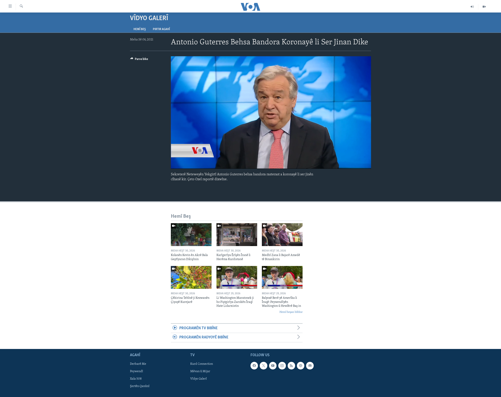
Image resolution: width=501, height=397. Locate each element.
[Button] (139, 60)
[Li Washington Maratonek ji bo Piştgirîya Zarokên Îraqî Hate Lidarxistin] (236, 277)
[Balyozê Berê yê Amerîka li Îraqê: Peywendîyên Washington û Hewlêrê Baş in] (282, 277)
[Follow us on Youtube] (273, 365)
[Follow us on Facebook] (254, 365)
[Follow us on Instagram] (282, 365)
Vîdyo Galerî (198, 378)
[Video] (484, 6)
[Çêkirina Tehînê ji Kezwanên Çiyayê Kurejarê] (191, 277)
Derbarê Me (138, 364)
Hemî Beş (139, 29)
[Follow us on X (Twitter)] (263, 365)
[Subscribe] (310, 365)
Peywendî (136, 371)
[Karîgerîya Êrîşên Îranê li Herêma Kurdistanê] (236, 234)
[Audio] (472, 6)
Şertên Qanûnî (140, 386)
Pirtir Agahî (161, 29)
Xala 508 (136, 378)
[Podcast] (300, 365)
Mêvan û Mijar (200, 371)
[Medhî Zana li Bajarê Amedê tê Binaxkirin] (282, 234)
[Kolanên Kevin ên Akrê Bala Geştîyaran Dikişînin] (191, 234)
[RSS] (291, 365)
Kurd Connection (201, 364)
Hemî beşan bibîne (291, 312)
